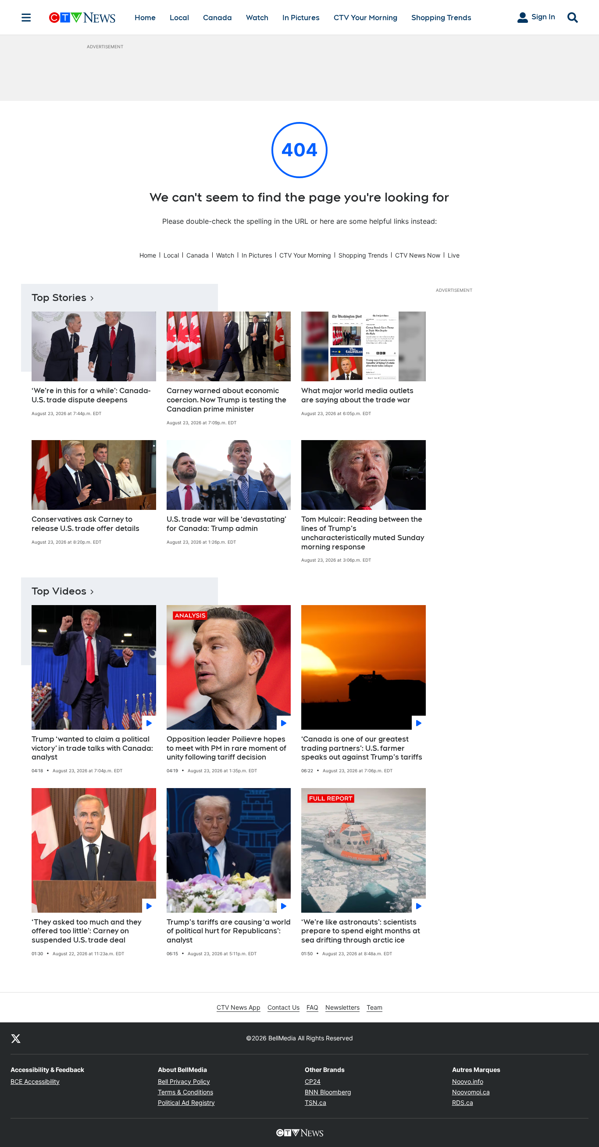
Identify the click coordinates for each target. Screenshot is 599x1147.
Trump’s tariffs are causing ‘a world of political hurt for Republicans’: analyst (229, 931)
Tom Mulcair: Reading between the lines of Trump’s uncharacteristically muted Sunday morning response (362, 533)
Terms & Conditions (185, 1092)
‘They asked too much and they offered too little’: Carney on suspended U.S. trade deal (86, 931)
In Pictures (301, 18)
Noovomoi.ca (471, 1092)
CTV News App (238, 1007)
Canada (217, 18)
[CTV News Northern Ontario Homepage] (82, 17)
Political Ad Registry (186, 1102)
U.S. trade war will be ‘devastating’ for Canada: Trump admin (226, 524)
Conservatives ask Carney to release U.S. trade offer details (85, 524)
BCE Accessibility (35, 1081)
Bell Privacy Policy (184, 1081)
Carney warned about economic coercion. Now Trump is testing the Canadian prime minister (226, 400)
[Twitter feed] (16, 1038)
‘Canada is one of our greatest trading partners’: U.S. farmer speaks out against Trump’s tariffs (361, 748)
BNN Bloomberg (328, 1092)
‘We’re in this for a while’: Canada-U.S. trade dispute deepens (91, 395)
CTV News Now (417, 255)
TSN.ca (315, 1102)
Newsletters (342, 1007)
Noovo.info (467, 1081)
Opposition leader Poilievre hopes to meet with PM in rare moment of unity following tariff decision (226, 748)
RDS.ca (462, 1102)
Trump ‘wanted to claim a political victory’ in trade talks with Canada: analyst (92, 748)
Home (145, 18)
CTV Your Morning (365, 18)
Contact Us (283, 1007)
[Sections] (26, 17)
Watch (257, 18)
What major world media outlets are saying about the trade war (357, 395)
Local (179, 18)
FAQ (312, 1007)
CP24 (313, 1081)
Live (454, 255)
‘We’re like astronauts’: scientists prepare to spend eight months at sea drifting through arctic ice (360, 931)
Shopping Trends (441, 18)
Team (374, 1007)
